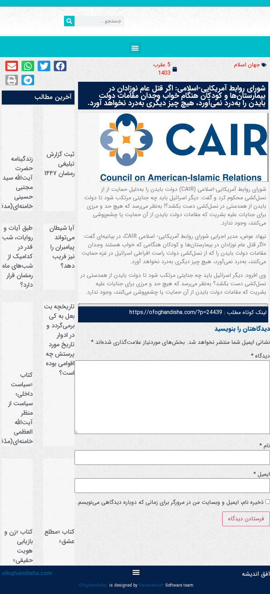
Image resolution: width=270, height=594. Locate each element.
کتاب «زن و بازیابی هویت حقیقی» (18, 546)
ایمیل (261, 474)
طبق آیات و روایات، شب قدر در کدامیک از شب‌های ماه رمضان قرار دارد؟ (17, 256)
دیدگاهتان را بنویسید (242, 329)
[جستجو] (69, 21)
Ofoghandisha (93, 585)
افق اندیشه (256, 574)
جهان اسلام (247, 64)
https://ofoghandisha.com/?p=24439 (175, 312)
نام (264, 446)
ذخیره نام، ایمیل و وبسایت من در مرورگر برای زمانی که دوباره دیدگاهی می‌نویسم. (170, 502)
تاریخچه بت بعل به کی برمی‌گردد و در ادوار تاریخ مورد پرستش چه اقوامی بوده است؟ (59, 340)
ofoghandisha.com (27, 573)
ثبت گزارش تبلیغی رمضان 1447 (59, 163)
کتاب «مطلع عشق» (59, 536)
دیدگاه (260, 356)
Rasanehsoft (151, 585)
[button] (135, 48)
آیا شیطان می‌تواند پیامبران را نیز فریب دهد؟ (62, 247)
